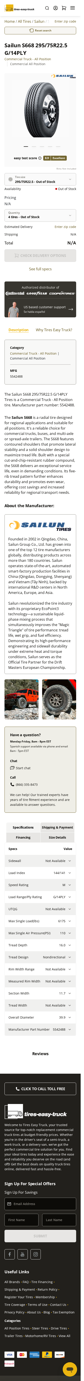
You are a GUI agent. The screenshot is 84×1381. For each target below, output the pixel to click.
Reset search (43, 30)
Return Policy (47, 1289)
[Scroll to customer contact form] (71, 309)
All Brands (12, 1282)
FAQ (26, 1282)
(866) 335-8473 (27, 784)
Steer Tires (40, 1328)
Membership (45, 1297)
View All (64, 1336)
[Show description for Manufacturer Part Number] (69, 1029)
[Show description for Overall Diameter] (69, 1017)
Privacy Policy (14, 1312)
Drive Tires (59, 1328)
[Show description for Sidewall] (69, 860)
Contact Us (58, 1304)
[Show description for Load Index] (69, 872)
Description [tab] (19, 329)
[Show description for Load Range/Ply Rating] (69, 897)
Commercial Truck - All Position (27, 59)
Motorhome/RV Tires (40, 1336)
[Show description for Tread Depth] (69, 945)
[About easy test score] (39, 158)
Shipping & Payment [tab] (57, 827)
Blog (46, 1312)
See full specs (40, 269)
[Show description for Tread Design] (69, 957)
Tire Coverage (14, 1304)
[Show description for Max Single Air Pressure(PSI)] (69, 933)
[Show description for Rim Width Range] (69, 969)
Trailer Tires (13, 1336)
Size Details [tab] (57, 837)
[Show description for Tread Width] (69, 1005)
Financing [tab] (23, 837)
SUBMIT (40, 1236)
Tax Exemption (64, 1312)
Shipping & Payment (19, 1289)
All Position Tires (16, 1328)
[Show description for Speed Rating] (69, 885)
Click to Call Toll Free (43, 1088)
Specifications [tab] (23, 827)
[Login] (55, 8)
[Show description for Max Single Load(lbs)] (69, 921)
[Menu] (72, 8)
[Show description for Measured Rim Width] (69, 981)
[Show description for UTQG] (69, 909)
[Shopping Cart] (64, 8)
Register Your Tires (18, 1297)
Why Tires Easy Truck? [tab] (54, 329)
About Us (34, 1312)
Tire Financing (42, 1282)
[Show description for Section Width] (69, 993)
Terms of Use (37, 1304)
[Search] (47, 8)
